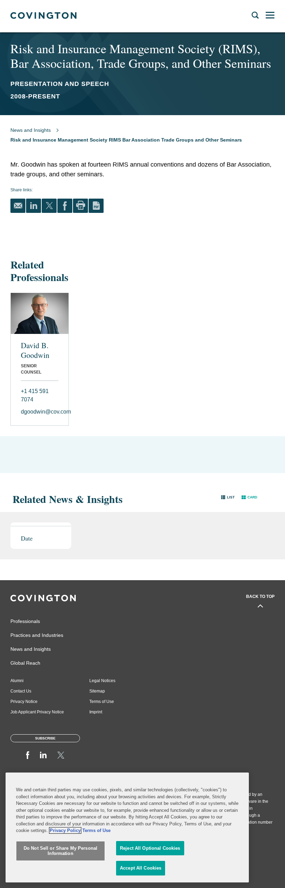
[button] (228, 497)
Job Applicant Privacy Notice (37, 712)
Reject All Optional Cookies (150, 848)
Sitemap (97, 691)
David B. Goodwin (35, 350)
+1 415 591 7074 (35, 395)
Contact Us (20, 691)
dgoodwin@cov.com (39, 412)
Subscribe (45, 738)
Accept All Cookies (140, 868)
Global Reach (25, 663)
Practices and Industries (36, 635)
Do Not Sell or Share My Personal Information (60, 851)
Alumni (17, 680)
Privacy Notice (24, 701)
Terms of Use (101, 701)
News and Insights (30, 130)
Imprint (95, 712)
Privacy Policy (65, 830)
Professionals (25, 621)
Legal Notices (102, 680)
